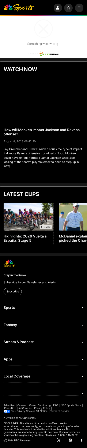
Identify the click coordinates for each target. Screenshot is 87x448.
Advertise (9, 405)
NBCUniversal (27, 417)
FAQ (55, 405)
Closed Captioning (40, 405)
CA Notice (42, 411)
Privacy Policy (42, 408)
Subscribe (13, 291)
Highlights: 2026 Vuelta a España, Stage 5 (25, 238)
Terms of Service (59, 411)
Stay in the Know (15, 275)
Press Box (10, 408)
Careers (21, 405)
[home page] (19, 8)
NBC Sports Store (71, 405)
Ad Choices (25, 408)
